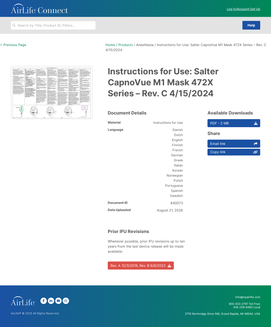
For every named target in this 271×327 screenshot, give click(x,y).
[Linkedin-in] (51, 301)
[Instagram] (66, 301)
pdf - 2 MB (219, 123)
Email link (217, 144)
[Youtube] (58, 301)
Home (110, 45)
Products (125, 45)
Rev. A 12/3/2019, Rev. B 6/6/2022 (138, 265)
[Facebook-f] (43, 301)
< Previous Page (13, 45)
